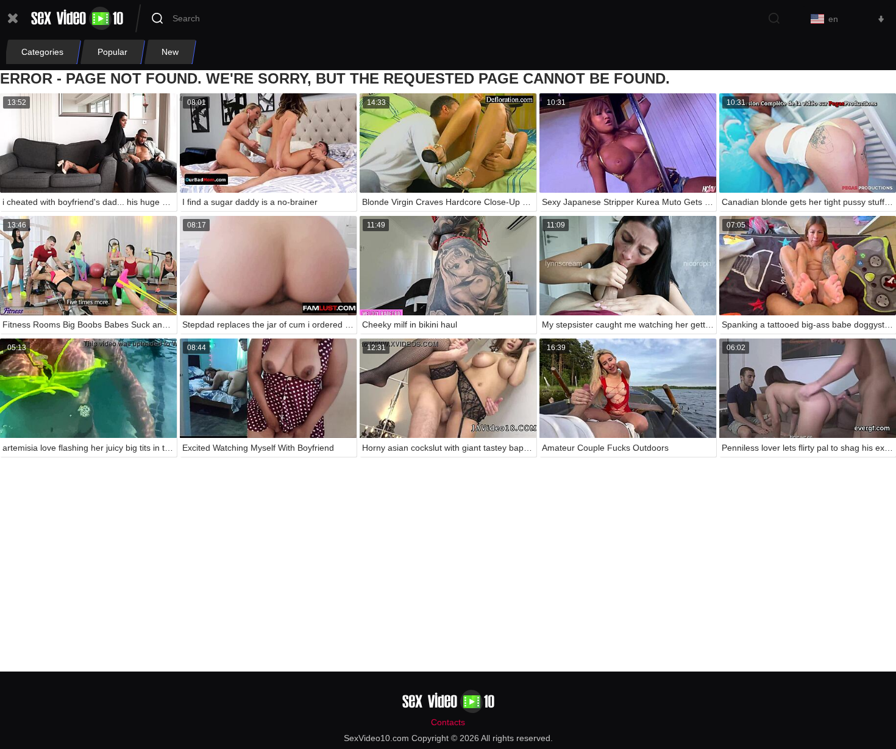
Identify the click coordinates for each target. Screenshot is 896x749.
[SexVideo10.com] (77, 18)
